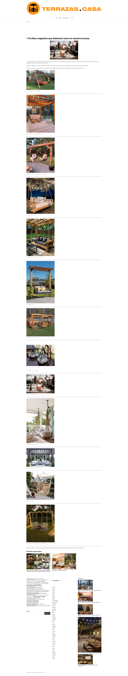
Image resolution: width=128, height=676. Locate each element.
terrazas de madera (33, 593)
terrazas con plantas (45, 590)
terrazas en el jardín (39, 596)
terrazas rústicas (31, 605)
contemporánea (55, 600)
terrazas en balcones (30, 596)
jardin (53, 612)
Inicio (57, 17)
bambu (53, 593)
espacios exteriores (31, 579)
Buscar (28, 611)
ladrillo (53, 614)
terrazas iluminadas (31, 599)
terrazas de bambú (37, 591)
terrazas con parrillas (38, 590)
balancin (28, 21)
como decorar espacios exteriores (39, 578)
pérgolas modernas (29, 583)
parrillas (53, 631)
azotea (53, 588)
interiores (54, 610)
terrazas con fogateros (31, 588)
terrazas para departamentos (33, 602)
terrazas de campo (44, 591)
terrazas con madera (38, 588)
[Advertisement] (64, 30)
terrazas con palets (30, 590)
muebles (53, 627)
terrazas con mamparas (31, 589)
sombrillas (54, 653)
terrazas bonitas (31, 586)
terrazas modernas (33, 600)
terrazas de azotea (30, 591)
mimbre (53, 624)
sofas (53, 649)
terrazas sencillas (39, 605)
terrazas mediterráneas (41, 599)
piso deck (54, 641)
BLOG (60, 17)
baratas (53, 597)
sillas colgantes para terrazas (37, 583)
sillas (53, 646)
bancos (53, 595)
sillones (53, 648)
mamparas (54, 617)
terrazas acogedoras (45, 583)
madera (53, 615)
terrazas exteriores (36, 597)
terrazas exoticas (30, 597)
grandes (53, 605)
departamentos (55, 602)
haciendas (54, 607)
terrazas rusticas (41, 603)
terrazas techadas (46, 605)
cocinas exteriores (30, 578)
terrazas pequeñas (32, 603)
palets (53, 629)
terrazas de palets (43, 593)
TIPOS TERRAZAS (65, 17)
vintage (53, 658)
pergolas (43, 581)
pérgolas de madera (44, 582)
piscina (53, 639)
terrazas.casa (37, 547)
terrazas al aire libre (34, 585)
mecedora (54, 619)
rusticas (53, 644)
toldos (53, 656)
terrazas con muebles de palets (40, 589)
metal (53, 622)
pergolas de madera (30, 582)
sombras (53, 651)
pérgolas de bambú (37, 582)
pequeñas (54, 634)
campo (53, 598)
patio (53, 632)
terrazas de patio (31, 594)
